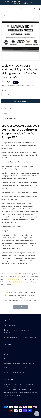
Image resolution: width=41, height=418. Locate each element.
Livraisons (7, 350)
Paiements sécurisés (10, 359)
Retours (6, 354)
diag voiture (17, 414)
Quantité (3, 90)
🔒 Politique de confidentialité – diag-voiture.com (20, 337)
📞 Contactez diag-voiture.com (14, 372)
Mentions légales (9, 326)
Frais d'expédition (20, 85)
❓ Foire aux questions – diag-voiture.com (17, 368)
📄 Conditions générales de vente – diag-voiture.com (17, 331)
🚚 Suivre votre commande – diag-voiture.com (19, 363)
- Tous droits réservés (24, 414)
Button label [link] (20, 307)
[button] (2, 9)
